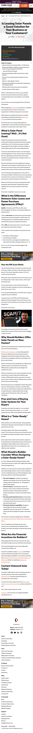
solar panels (14, 107)
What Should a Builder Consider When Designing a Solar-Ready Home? (16, 84)
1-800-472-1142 (18, 627)
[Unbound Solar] (6, 5)
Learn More (18, 12)
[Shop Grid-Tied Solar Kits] (15, 6)
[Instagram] (21, 633)
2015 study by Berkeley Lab (9, 352)
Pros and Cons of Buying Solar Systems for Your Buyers (15, 78)
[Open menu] (31, 6)
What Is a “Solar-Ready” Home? (10, 81)
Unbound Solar (5, 576)
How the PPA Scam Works (10, 71)
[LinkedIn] (18, 633)
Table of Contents (6, 63)
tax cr (18, 551)
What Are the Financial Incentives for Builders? (15, 87)
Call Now (14, 2)
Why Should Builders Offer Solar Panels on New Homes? (15, 74)
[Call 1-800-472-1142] (18, 6)
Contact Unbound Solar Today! (10, 89)
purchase (22, 410)
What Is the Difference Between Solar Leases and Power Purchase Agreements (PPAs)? (15, 68)
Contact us (4, 592)
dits (22, 551)
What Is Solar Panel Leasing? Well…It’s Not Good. (15, 65)
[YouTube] (15, 633)
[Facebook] (12, 633)
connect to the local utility (12, 584)
